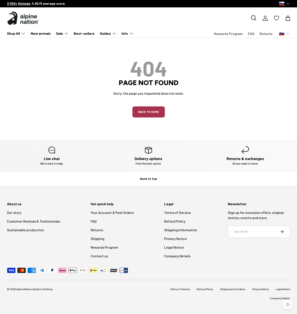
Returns (266, 33)
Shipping (97, 238)
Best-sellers (84, 33)
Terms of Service (177, 212)
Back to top (148, 178)
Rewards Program (228, 33)
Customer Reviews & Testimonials (33, 221)
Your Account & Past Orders (112, 212)
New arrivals (41, 33)
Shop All (13, 33)
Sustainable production (25, 230)
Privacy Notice (175, 238)
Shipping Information (180, 230)
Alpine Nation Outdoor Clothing (34, 289)
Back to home (148, 112)
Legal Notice (174, 247)
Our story (14, 212)
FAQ (251, 33)
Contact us (99, 256)
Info (125, 33)
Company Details (177, 256)
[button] (288, 18)
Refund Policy (174, 221)
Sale (59, 33)
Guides (105, 33)
